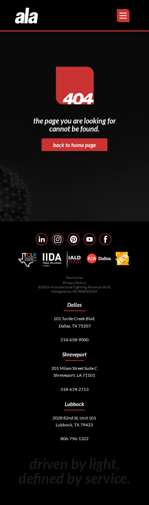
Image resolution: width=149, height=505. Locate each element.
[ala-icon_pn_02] (74, 239)
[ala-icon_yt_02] (89, 239)
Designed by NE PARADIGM (74, 291)
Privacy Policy (74, 282)
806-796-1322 (74, 438)
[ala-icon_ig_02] (58, 239)
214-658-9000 (74, 339)
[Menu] (123, 15)
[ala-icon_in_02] (42, 239)
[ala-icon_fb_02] (105, 239)
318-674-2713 (74, 389)
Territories (74, 277)
